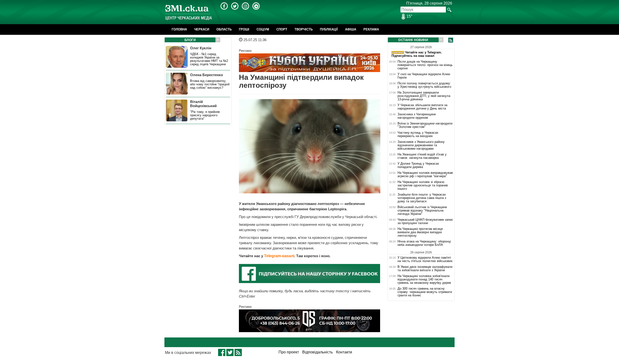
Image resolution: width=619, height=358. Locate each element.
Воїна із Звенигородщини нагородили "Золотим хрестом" (425, 125)
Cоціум (263, 29)
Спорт (281, 29)
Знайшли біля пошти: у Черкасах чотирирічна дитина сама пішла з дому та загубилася (422, 198)
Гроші (244, 29)
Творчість (304, 29)
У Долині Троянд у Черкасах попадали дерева (418, 165)
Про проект (289, 352)
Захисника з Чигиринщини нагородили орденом (417, 116)
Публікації (329, 29)
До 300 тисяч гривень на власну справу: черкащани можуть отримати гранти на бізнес (425, 292)
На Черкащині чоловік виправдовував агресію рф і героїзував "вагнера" (425, 174)
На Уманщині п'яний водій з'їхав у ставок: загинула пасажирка (422, 156)
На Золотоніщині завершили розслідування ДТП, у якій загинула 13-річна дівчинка (424, 96)
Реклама (371, 29)
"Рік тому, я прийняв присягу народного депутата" (205, 115)
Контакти (344, 352)
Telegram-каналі (279, 256)
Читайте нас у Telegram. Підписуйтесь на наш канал (416, 54)
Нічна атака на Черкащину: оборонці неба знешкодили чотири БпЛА (424, 243)
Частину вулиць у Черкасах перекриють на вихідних (418, 134)
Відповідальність (317, 352)
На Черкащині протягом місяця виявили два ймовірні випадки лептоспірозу (420, 232)
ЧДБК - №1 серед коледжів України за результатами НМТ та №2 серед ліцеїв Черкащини (209, 59)
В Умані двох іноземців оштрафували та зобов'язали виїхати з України (425, 268)
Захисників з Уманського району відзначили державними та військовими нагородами (421, 145)
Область (224, 29)
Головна (179, 29)
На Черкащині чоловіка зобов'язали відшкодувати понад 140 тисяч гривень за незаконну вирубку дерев (424, 279)
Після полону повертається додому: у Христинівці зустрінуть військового (424, 85)
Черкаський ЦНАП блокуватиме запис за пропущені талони (425, 221)
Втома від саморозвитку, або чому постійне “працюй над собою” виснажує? (209, 84)
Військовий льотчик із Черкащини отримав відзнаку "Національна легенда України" (422, 210)
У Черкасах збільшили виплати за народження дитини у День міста (422, 106)
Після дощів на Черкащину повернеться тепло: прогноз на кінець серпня (425, 65)
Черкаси (201, 29)
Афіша (350, 29)
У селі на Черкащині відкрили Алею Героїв (424, 76)
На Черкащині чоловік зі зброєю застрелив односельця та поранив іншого (423, 185)
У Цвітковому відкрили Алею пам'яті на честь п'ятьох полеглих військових (425, 259)
